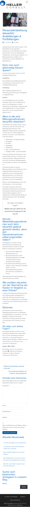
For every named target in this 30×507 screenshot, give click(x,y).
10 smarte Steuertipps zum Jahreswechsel (14, 443)
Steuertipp (4, 351)
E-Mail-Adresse (6, 411)
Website (4, 417)
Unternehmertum (6, 355)
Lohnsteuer (11, 353)
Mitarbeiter (6, 349)
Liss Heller (15, 42)
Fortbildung (5, 353)
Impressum (22, 496)
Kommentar (5, 385)
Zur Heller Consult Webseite (11, 496)
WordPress (19, 505)
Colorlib (9, 505)
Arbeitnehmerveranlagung (16, 351)
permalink (15, 355)
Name (4, 405)
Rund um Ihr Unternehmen (16, 349)
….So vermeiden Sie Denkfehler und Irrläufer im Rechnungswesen (16, 372)
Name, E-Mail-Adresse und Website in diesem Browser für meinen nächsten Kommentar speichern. (14, 427)
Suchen (4, 483)
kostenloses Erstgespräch (14, 211)
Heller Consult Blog (8, 503)
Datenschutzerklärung (15, 500)
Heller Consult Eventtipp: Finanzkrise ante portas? (14, 367)
